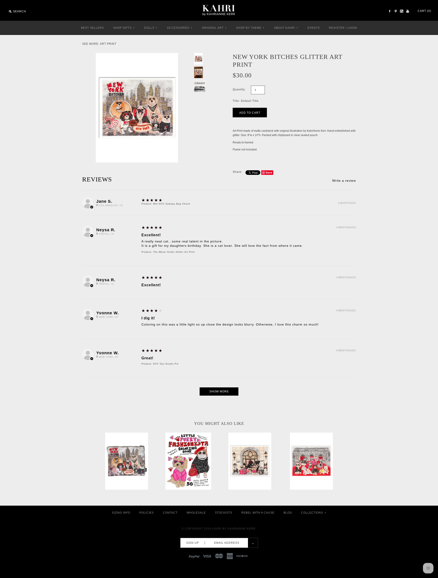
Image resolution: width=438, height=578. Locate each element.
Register (337, 27)
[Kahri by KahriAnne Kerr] (219, 3)
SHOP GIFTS (124, 27)
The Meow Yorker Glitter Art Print (174, 252)
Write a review (344, 180)
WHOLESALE (196, 512)
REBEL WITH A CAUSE (257, 512)
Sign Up (192, 542)
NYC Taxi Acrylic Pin (166, 364)
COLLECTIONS (313, 512)
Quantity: (239, 89)
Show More (219, 391)
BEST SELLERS (92, 27)
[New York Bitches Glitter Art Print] (137, 55)
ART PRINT (108, 43)
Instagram (401, 11)
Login (352, 27)
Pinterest (395, 11)
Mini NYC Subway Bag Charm (171, 203)
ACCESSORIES (180, 27)
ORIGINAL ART (214, 27)
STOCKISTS (223, 512)
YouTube (407, 11)
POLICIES (146, 512)
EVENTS (314, 27)
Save (269, 172)
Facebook (389, 11)
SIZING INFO (121, 512)
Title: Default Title (246, 100)
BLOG (288, 512)
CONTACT (170, 512)
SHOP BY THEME (250, 27)
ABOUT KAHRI (286, 27)
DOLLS (151, 27)
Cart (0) (424, 11)
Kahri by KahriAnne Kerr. (234, 528)
